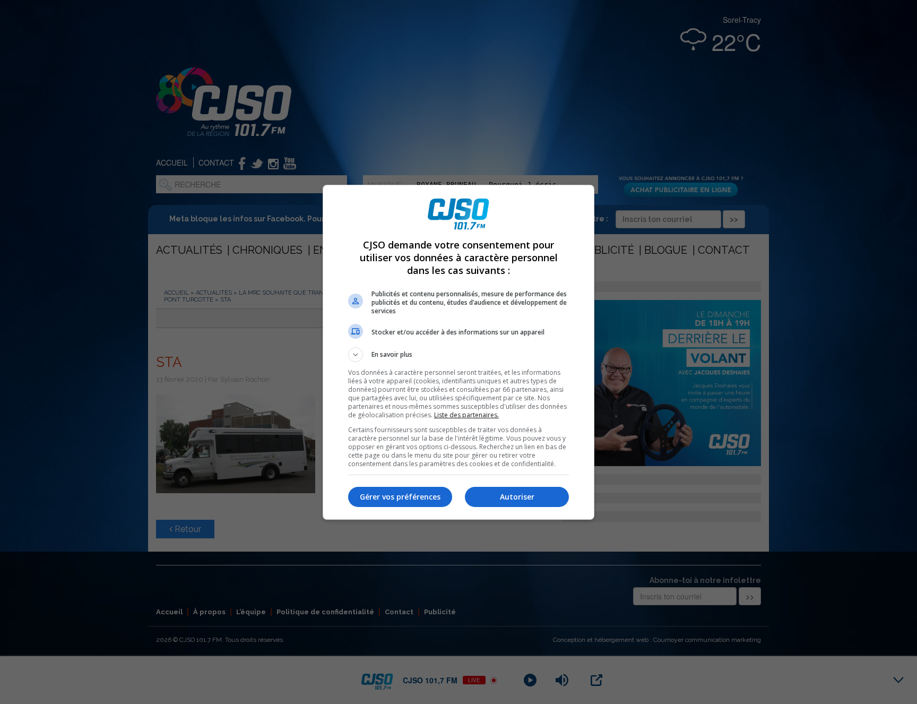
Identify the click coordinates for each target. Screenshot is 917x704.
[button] (458, 354)
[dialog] (458, 352)
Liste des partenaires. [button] (466, 414)
